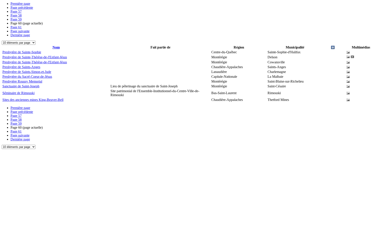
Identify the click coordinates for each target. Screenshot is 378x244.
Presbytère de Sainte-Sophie (21, 52)
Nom (56, 47)
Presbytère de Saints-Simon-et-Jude (26, 72)
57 (16, 11)
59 (16, 19)
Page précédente (21, 7)
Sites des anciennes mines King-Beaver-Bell (32, 100)
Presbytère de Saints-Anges (21, 67)
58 (16, 15)
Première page (20, 3)
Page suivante (20, 31)
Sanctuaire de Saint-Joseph (20, 86)
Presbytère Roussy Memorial (22, 81)
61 (16, 27)
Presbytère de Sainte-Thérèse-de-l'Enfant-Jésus (34, 57)
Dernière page (20, 35)
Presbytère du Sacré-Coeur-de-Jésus (27, 76)
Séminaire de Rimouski (18, 93)
